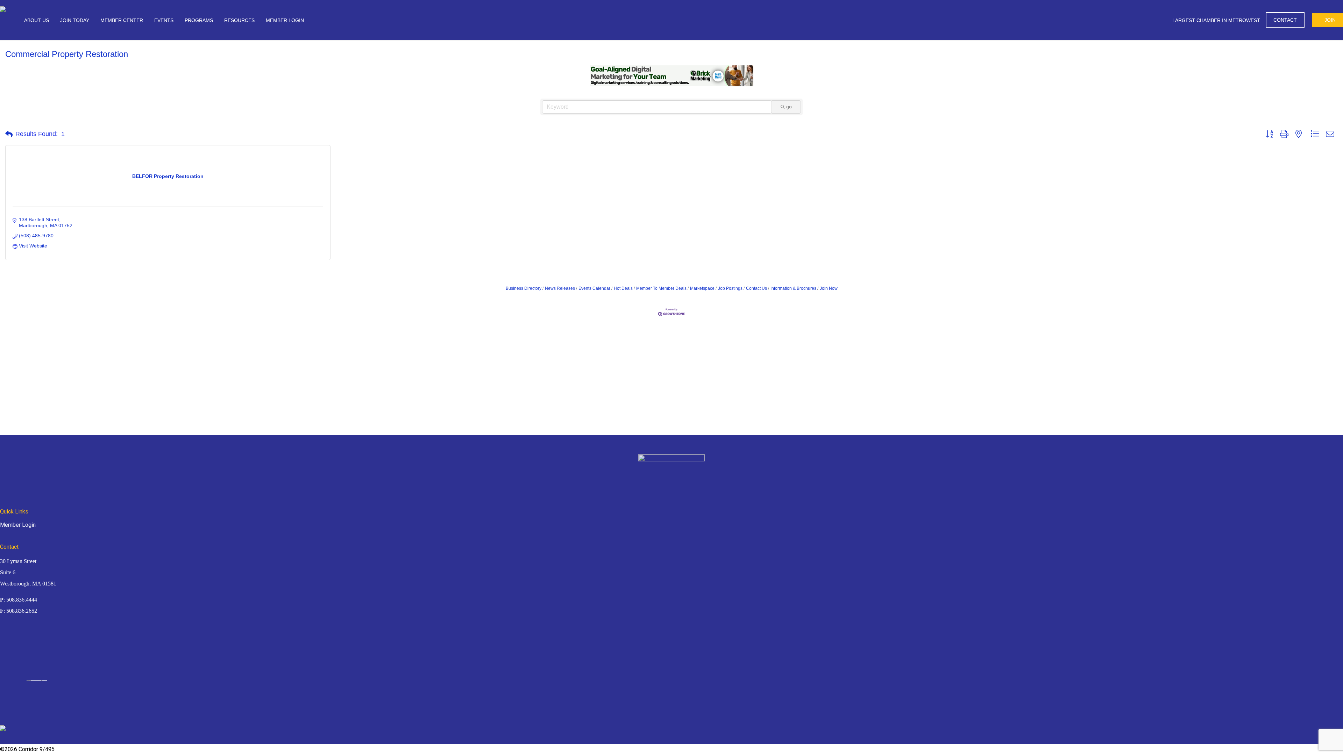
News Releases (560, 288)
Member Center (121, 20)
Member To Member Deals (661, 288)
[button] (9, 134)
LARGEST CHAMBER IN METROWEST (1216, 20)
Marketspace (702, 288)
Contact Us (756, 288)
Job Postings (730, 288)
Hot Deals (623, 288)
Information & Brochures (793, 288)
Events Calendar (594, 288)
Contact (1285, 20)
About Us (36, 20)
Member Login (285, 20)
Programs (199, 20)
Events (163, 20)
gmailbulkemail (44, 680)
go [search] (789, 106)
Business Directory (523, 288)
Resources (239, 20)
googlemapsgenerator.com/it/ (36, 680)
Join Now (829, 288)
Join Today (74, 20)
